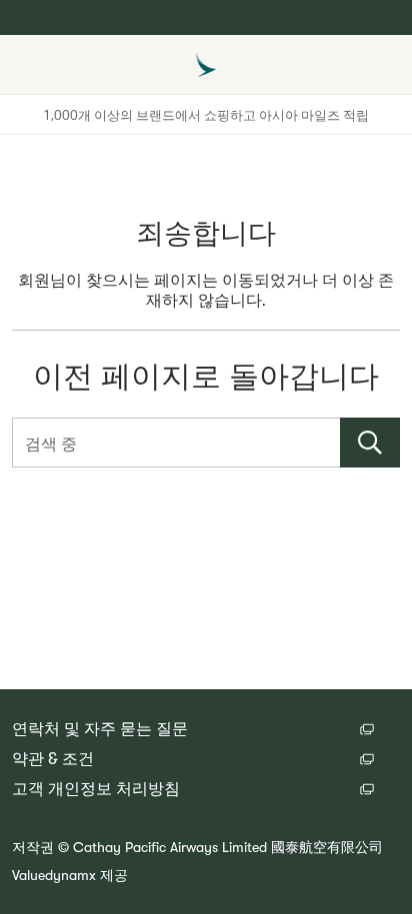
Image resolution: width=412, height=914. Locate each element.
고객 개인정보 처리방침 (96, 789)
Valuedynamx (54, 875)
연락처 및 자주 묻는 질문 (100, 729)
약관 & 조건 (53, 759)
